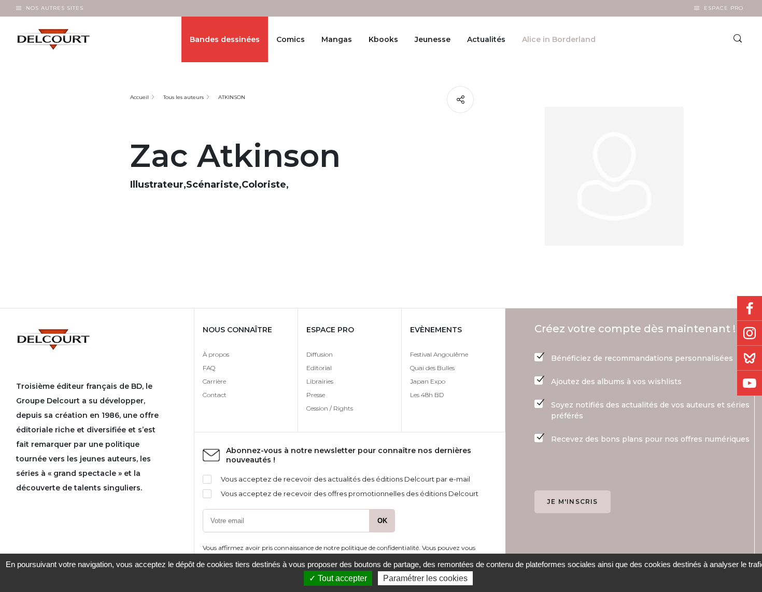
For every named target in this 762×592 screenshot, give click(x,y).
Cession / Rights (329, 408)
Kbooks (383, 39)
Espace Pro (723, 8)
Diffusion (319, 354)
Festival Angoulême (439, 354)
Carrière (214, 381)
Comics (290, 39)
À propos (216, 354)
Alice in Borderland (559, 39)
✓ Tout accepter (338, 578)
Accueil (139, 97)
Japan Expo (427, 381)
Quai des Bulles (432, 368)
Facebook (749, 308)
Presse (315, 395)
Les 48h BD (427, 395)
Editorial (319, 368)
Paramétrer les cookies (425, 578)
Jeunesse (432, 39)
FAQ (209, 368)
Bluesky (749, 358)
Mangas (336, 39)
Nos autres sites (54, 8)
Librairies (319, 381)
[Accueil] (61, 39)
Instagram (749, 333)
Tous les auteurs (183, 97)
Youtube (749, 383)
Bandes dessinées (225, 39)
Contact (215, 395)
